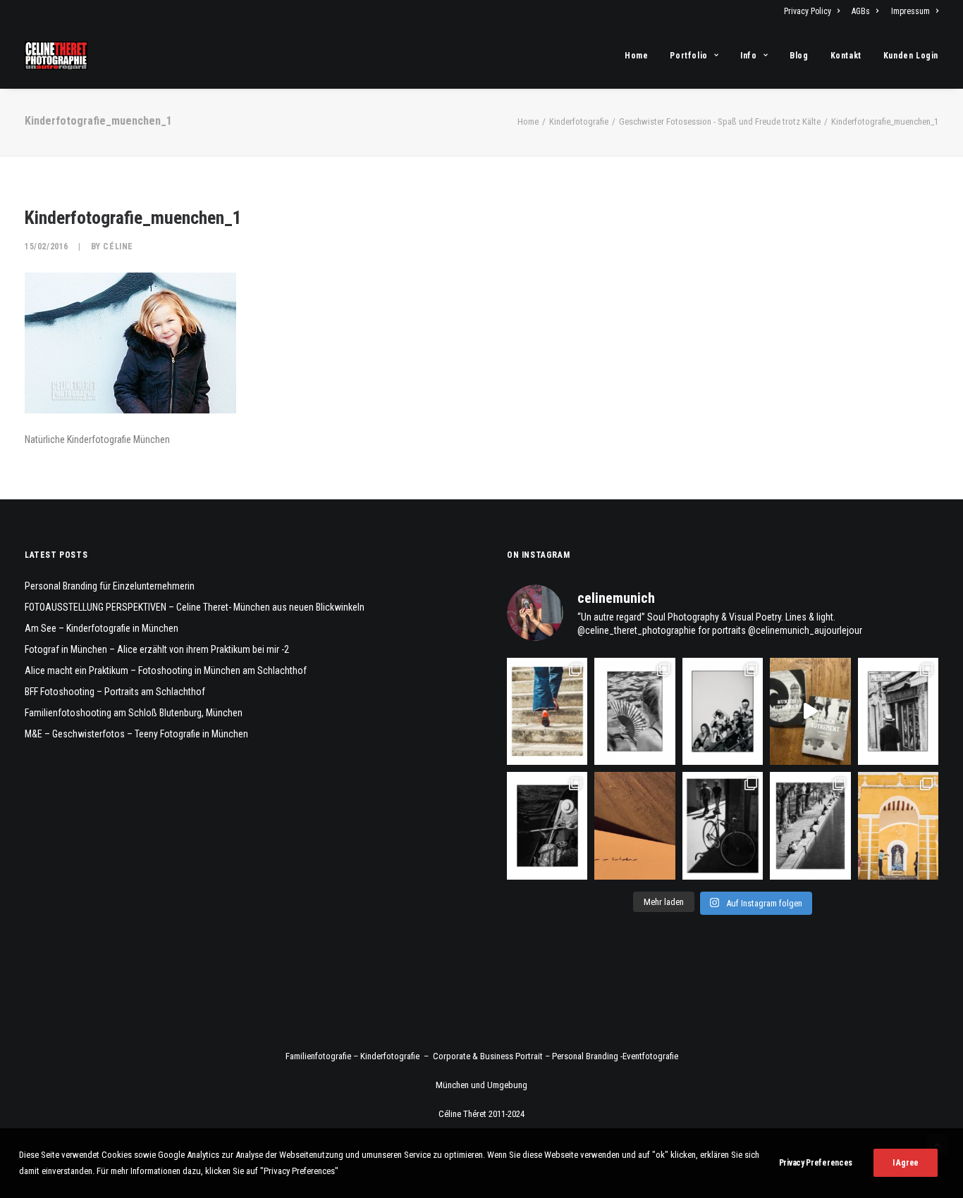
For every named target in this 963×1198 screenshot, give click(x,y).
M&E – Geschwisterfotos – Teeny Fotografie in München (136, 734)
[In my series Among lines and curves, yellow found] (898, 825)
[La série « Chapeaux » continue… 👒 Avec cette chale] (898, 711)
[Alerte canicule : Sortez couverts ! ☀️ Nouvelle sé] (547, 825)
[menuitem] (814, 11)
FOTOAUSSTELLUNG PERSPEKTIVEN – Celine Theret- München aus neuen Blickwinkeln (194, 607)
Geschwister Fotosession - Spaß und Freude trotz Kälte (720, 121)
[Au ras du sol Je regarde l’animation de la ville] (547, 711)
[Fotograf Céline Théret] (56, 56)
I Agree (906, 1163)
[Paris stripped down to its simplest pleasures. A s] (634, 711)
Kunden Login (910, 56)
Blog (799, 56)
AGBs (861, 11)
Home (636, 56)
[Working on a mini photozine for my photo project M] (810, 711)
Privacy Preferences (815, 1163)
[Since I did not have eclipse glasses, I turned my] (722, 711)
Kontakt (845, 56)
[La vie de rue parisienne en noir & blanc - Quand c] (810, 825)
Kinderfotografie (578, 121)
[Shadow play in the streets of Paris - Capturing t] (722, 825)
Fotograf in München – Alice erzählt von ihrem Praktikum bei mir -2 (157, 649)
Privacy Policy (807, 11)
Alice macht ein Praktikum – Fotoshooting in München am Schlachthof (166, 670)
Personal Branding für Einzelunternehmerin (110, 586)
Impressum (910, 11)
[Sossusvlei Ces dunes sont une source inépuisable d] (634, 825)
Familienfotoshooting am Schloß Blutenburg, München (134, 712)
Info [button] (748, 56)
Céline (118, 246)
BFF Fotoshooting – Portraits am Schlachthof (115, 691)
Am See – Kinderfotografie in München (101, 628)
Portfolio (688, 56)
